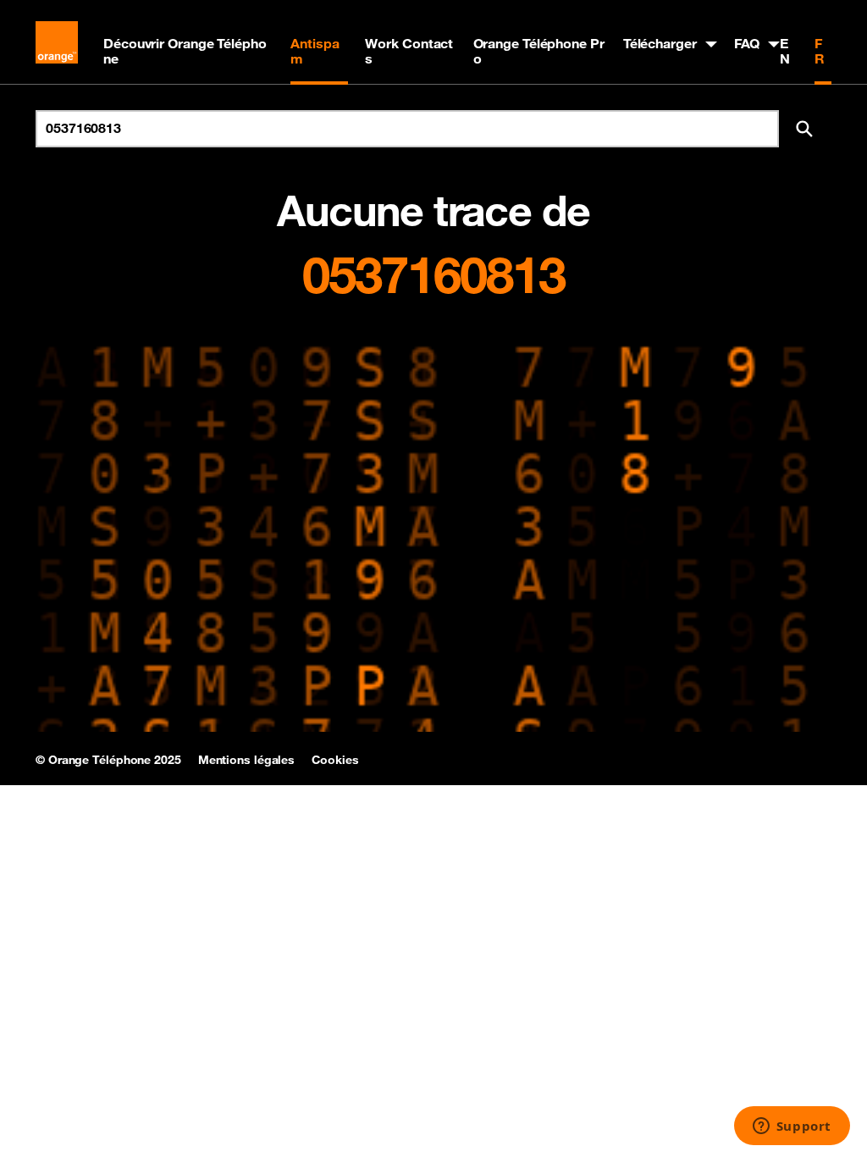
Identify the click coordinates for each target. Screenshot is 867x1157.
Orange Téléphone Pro (539, 51)
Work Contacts (409, 51)
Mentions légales (246, 760)
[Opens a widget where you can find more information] (791, 1127)
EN (785, 51)
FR (820, 51)
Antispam (314, 51)
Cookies (335, 760)
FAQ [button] (747, 43)
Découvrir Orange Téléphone (185, 51)
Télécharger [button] (660, 43)
